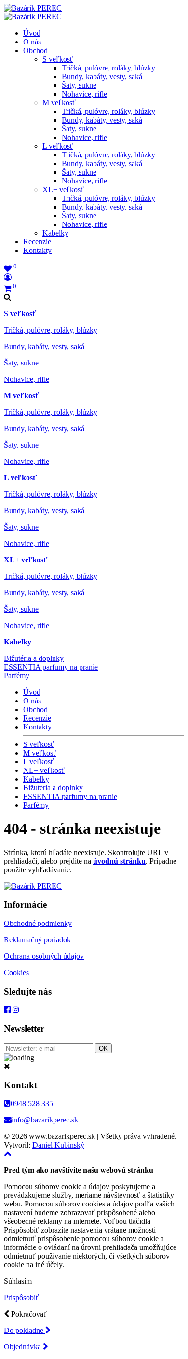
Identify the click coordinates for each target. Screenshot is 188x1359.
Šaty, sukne (79, 85)
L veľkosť (57, 146)
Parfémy (16, 676)
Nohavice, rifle (84, 94)
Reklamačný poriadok (37, 940)
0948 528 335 (32, 1103)
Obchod (35, 50)
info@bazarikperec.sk (45, 1120)
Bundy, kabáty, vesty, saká (102, 76)
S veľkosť (57, 59)
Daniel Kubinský (58, 1145)
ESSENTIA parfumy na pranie (51, 667)
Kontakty (37, 250)
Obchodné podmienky (38, 923)
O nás (32, 42)
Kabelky (55, 233)
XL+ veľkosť (63, 189)
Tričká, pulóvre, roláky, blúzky (108, 68)
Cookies (16, 972)
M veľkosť (59, 102)
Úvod (31, 33)
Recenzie (37, 242)
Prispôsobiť (21, 1297)
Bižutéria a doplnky (34, 658)
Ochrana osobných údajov (44, 956)
